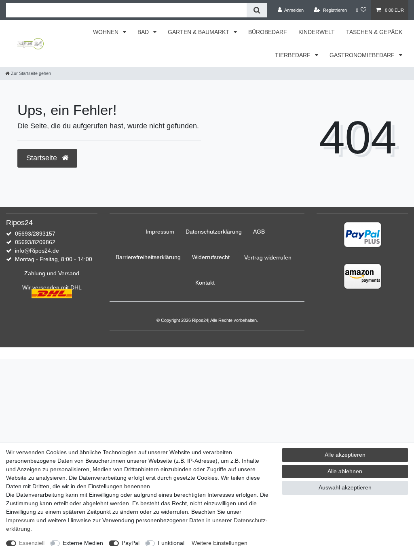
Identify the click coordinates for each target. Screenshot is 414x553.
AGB (259, 231)
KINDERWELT (316, 32)
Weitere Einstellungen (219, 543)
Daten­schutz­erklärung (214, 231)
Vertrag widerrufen (267, 257)
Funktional (171, 543)
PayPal (130, 543)
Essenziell (31, 543)
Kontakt (205, 282)
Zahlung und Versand (51, 273)
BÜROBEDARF (267, 32)
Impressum (160, 231)
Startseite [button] (42, 158)
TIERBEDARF (293, 55)
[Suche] (257, 10)
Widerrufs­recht (211, 257)
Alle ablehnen (344, 471)
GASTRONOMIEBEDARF (363, 55)
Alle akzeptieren (345, 454)
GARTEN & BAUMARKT (199, 32)
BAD (143, 32)
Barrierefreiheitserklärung (148, 257)
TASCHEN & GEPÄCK (374, 32)
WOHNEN (106, 32)
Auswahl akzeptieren (345, 487)
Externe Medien (83, 543)
